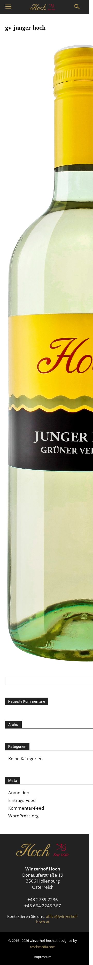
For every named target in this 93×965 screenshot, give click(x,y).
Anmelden (18, 792)
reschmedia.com (42, 946)
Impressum (42, 956)
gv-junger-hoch (25, 27)
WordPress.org (23, 816)
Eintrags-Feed (22, 800)
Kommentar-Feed (26, 808)
